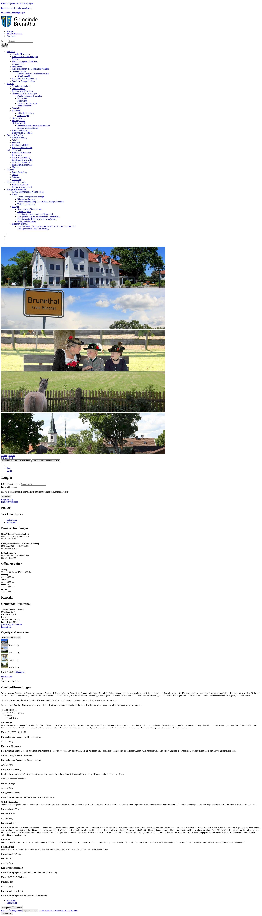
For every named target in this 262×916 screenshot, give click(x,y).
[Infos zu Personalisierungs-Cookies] (17, 718)
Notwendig (9, 710)
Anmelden (11, 36)
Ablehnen (18, 908)
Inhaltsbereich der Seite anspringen (16, 8)
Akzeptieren (7, 908)
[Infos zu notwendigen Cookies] (16, 710)
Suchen (4, 41)
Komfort (8, 715)
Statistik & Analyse (12, 712)
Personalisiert (10, 718)
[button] (11, 51)
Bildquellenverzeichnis (11, 638)
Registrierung (7, 499)
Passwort (5, 487)
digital (19, 672)
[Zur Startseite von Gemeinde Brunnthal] (20, 26)
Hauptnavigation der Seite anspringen (17, 3)
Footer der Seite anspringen (13, 12)
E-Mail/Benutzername (10, 484)
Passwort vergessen (9, 502)
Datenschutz (12, 520)
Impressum (11, 522)
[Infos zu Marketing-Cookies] (22, 713)
